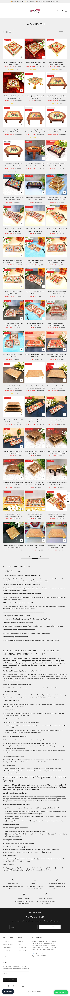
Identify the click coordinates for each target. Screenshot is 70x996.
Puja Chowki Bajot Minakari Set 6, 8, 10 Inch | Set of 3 (13, 356)
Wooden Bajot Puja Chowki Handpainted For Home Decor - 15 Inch (13, 131)
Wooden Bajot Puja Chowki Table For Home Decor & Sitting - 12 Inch (35, 131)
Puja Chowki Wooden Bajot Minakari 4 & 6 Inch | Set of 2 (35, 261)
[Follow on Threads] (13, 986)
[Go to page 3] (46, 556)
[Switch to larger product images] (3, 31)
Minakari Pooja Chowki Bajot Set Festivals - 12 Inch (13, 452)
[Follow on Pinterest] (18, 986)
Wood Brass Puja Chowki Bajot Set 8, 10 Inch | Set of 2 (35, 452)
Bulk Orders (6, 950)
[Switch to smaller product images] (6, 31)
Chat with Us (62, 992)
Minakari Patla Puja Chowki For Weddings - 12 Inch (35, 421)
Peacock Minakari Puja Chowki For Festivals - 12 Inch (56, 421)
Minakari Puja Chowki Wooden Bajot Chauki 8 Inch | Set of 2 (56, 261)
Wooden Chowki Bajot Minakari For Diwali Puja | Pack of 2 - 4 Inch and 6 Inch (13, 261)
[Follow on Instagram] (8, 986)
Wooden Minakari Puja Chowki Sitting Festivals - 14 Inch (56, 324)
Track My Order (7, 947)
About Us (20, 941)
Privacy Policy (22, 947)
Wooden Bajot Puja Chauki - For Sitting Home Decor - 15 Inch (13, 165)
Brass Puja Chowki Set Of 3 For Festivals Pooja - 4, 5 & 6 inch (57, 199)
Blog (4, 956)
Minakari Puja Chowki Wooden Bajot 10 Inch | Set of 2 (35, 230)
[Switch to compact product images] (10, 31)
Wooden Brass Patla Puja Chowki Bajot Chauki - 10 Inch (13, 387)
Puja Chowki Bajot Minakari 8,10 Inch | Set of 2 (35, 324)
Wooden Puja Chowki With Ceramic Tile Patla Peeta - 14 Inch (13, 199)
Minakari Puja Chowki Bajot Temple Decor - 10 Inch (35, 63)
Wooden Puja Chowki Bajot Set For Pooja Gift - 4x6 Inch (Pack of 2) (35, 484)
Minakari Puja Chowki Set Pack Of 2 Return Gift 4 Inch (57, 230)
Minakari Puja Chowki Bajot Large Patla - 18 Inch (34, 356)
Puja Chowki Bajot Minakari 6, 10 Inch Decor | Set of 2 (13, 324)
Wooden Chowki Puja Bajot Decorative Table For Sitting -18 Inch (57, 131)
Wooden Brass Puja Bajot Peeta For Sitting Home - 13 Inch (57, 484)
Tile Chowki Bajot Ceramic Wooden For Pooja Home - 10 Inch (35, 199)
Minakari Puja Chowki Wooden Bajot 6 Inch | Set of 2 (13, 293)
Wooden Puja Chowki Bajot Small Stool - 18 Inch (56, 97)
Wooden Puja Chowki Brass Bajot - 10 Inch (35, 546)
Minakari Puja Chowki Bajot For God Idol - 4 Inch (35, 97)
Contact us (6, 941)
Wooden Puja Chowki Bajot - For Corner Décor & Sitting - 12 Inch (35, 165)
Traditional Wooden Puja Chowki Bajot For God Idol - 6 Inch (13, 97)
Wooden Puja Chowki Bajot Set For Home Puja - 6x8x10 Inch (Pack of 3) (57, 452)
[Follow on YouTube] (23, 986)
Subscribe (50, 927)
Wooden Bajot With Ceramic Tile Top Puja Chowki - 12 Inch (56, 165)
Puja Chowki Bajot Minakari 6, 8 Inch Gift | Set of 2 (35, 293)
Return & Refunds (8, 944)
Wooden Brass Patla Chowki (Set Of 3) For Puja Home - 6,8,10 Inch (13, 421)
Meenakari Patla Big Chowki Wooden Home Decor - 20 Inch (13, 515)
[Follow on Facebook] (4, 986)
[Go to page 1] (24, 556)
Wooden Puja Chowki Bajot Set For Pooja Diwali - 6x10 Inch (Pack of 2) (13, 484)
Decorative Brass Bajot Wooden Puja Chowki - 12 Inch (57, 546)
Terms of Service (22, 950)
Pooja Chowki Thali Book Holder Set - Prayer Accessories (56, 515)
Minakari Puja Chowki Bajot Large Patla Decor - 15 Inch (56, 356)
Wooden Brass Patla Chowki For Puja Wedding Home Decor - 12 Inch (35, 387)
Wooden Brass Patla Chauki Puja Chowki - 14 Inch (56, 387)
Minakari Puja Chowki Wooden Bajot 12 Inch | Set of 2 (13, 230)
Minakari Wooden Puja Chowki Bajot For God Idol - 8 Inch (56, 63)
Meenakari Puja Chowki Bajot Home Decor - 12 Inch (13, 63)
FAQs (4, 953)
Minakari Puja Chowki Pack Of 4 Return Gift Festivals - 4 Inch (57, 293)
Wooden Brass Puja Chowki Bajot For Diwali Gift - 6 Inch (13, 546)
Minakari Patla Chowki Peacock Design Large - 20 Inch (35, 515)
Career (20, 944)
